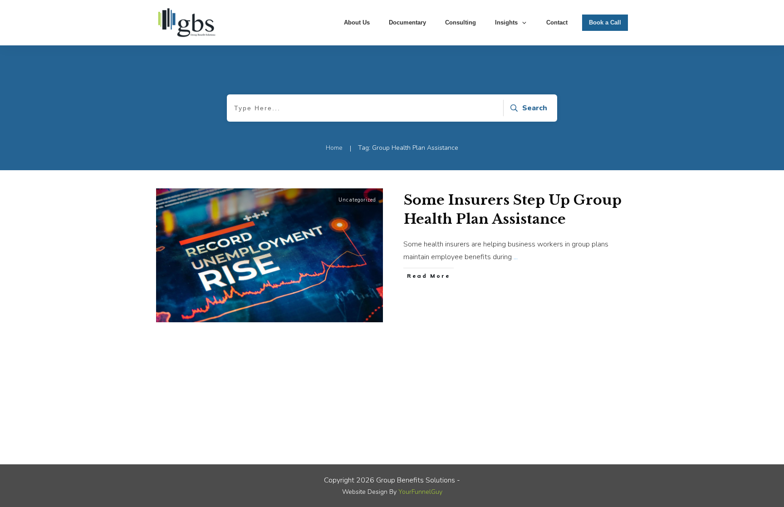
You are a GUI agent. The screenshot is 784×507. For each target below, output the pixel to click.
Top (762, 485)
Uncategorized (357, 200)
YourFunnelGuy (420, 491)
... (516, 257)
